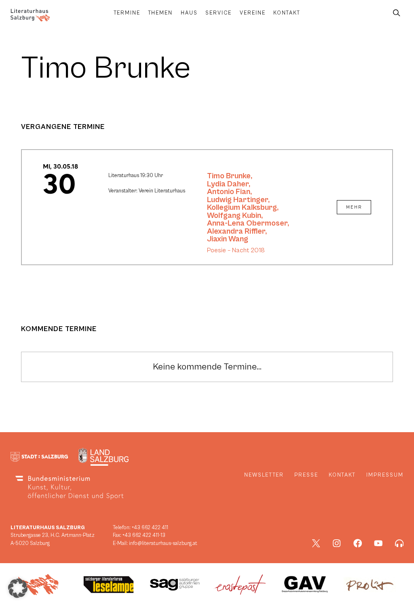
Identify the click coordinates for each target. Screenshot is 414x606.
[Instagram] (336, 543)
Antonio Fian (228, 191)
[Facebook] (357, 543)
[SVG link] (30, 15)
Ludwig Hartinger (237, 199)
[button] (18, 588)
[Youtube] (378, 543)
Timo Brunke (229, 175)
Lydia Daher (228, 183)
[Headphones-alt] (399, 543)
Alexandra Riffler (236, 231)
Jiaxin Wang (227, 238)
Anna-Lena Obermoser (247, 223)
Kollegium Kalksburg (242, 207)
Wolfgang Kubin (234, 215)
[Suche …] (396, 13)
